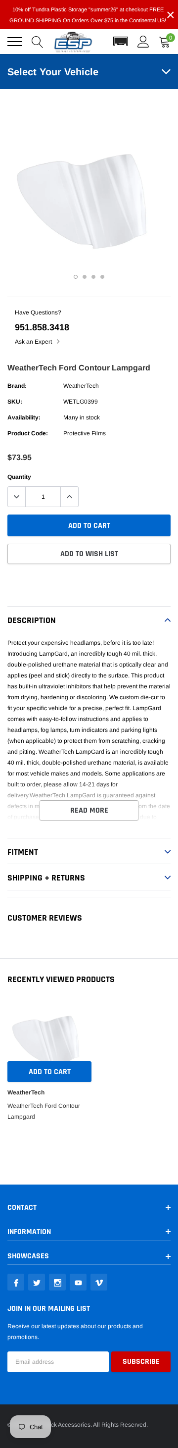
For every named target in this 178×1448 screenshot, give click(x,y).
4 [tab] (102, 277)
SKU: (14, 401)
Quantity (19, 476)
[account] (143, 41)
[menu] (14, 41)
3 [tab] (93, 277)
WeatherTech (81, 385)
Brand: (17, 385)
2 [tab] (85, 277)
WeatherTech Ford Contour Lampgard (43, 1111)
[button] (120, 41)
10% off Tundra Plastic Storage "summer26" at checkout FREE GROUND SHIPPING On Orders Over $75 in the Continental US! (87, 14)
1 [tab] (76, 277)
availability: (24, 417)
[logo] (73, 41)
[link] (15, 1282)
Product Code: (27, 433)
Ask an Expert (34, 341)
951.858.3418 (42, 327)
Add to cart (50, 1072)
